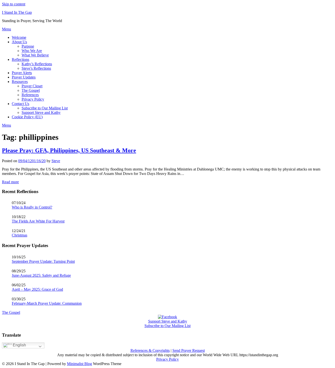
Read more (10, 182)
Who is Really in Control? (32, 207)
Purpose (28, 46)
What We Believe (35, 55)
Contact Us (20, 104)
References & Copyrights (150, 350)
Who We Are (32, 51)
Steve (56, 161)
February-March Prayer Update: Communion (47, 303)
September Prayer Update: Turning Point (43, 261)
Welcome (19, 37)
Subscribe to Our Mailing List (45, 108)
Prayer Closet (32, 86)
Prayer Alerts (22, 73)
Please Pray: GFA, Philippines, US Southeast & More (69, 150)
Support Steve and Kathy (41, 112)
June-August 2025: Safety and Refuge (41, 275)
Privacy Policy (33, 99)
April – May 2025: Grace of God (37, 289)
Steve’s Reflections (36, 68)
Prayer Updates (24, 77)
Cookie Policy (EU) (27, 117)
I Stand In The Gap (17, 12)
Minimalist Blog (79, 364)
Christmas (19, 235)
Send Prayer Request (188, 350)
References (30, 95)
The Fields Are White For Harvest (38, 221)
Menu (6, 29)
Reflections (20, 59)
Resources (20, 81)
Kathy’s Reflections (37, 64)
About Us (19, 42)
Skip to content (13, 4)
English (19, 345)
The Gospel (31, 90)
